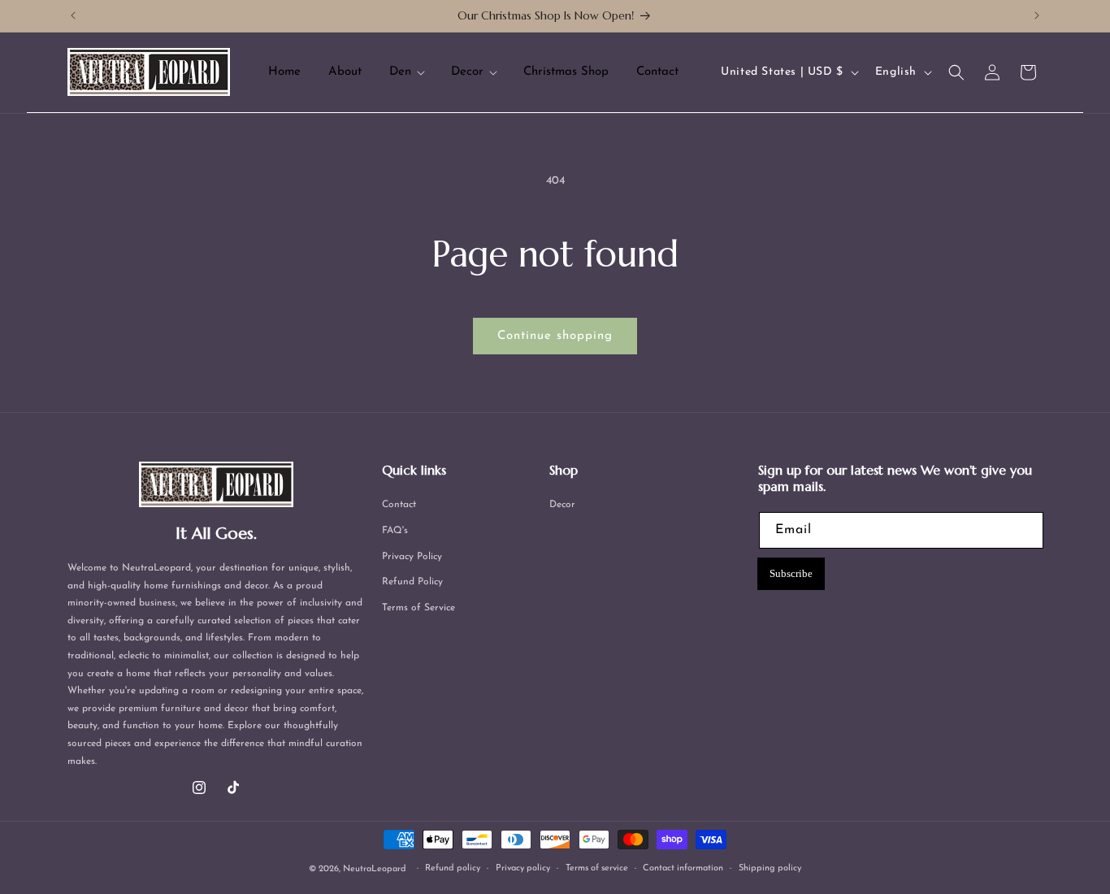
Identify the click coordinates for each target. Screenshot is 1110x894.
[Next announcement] (1037, 15)
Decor (562, 505)
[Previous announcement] (73, 15)
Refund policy (452, 868)
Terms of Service (418, 608)
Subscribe (791, 573)
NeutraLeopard (374, 869)
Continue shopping (555, 336)
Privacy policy (523, 868)
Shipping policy (770, 868)
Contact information (683, 868)
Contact (399, 505)
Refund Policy (412, 582)
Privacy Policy (412, 557)
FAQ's (395, 531)
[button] (406, 72)
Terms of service (597, 868)
